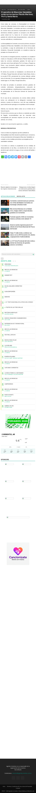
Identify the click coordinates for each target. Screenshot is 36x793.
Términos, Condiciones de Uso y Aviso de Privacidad (19, 786)
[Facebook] (13, 778)
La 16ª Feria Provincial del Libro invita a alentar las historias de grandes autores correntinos (22, 243)
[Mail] (22, 778)
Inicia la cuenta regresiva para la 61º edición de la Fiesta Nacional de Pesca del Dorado (22, 227)
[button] (33, 2)
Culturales (3, 221)
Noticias (3, 204)
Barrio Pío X (4, 9)
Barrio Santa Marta (21, 9)
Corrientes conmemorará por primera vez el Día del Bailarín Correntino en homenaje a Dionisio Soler (22, 202)
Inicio (4, 786)
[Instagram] (18, 778)
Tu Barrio (28, 9)
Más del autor (21, 196)
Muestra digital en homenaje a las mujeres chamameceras (9, 188)
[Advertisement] (18, 170)
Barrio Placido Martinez (12, 9)
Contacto (18, 788)
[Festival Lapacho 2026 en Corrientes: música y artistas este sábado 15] (5, 219)
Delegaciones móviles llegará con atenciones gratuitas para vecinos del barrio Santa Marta (26, 188)
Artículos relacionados (8, 196)
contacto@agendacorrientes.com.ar (21, 773)
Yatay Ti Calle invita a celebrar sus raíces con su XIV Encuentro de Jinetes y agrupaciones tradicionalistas (22, 235)
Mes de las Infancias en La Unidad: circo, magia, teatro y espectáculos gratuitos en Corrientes (21, 211)
